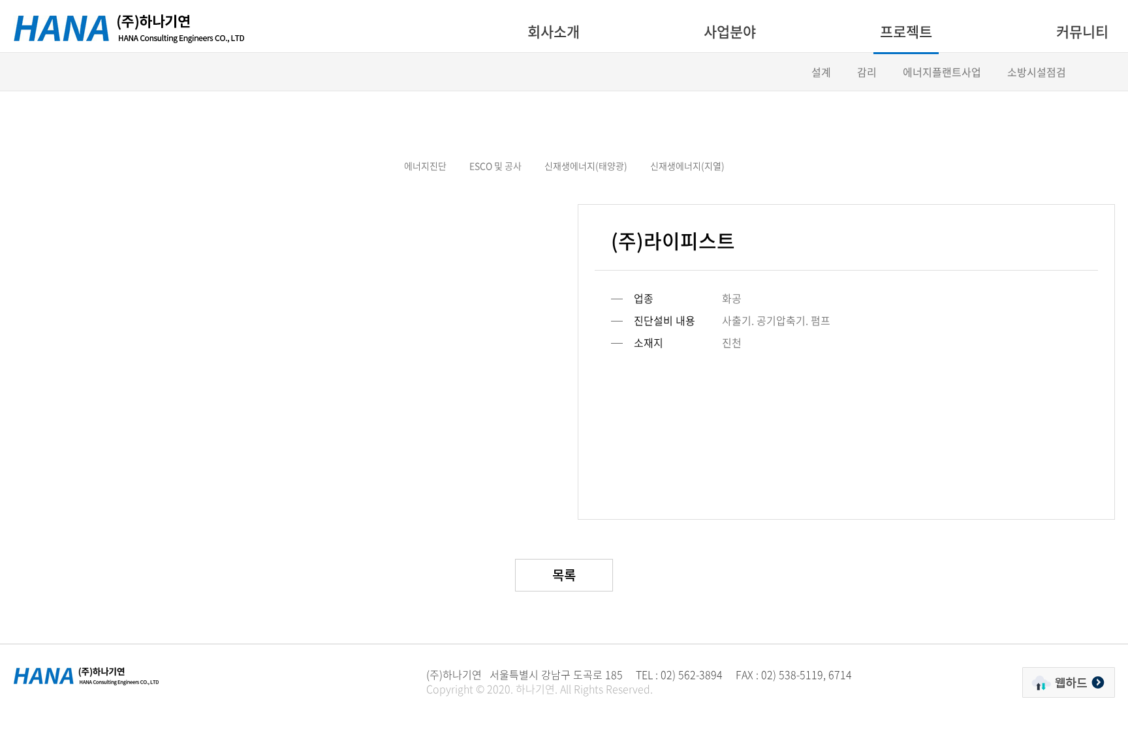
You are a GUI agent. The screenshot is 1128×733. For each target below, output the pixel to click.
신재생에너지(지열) (687, 165)
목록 (564, 574)
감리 (867, 72)
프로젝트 (906, 31)
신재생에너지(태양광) (585, 165)
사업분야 (730, 31)
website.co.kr (518, 703)
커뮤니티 (1082, 31)
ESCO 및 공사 (495, 165)
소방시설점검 (1036, 72)
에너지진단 (425, 165)
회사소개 (553, 31)
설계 (821, 72)
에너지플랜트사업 (942, 72)
